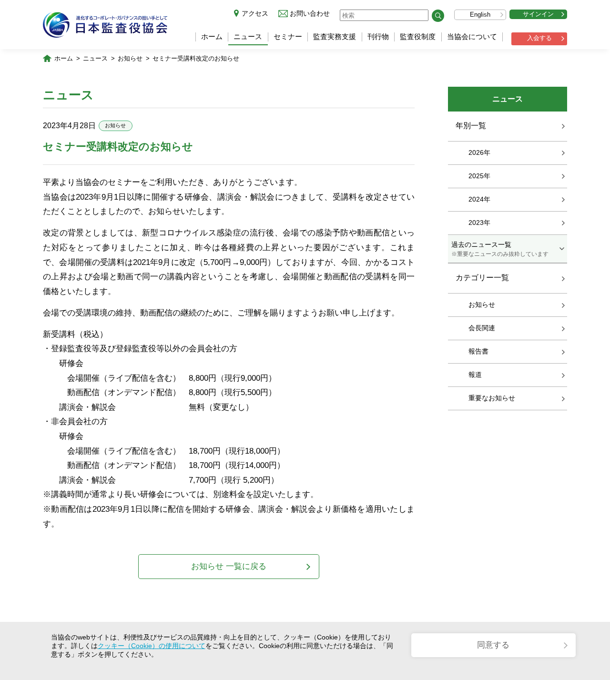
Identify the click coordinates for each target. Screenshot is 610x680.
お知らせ (130, 58)
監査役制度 (418, 36)
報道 (475, 374)
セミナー (288, 36)
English (480, 14)
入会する (539, 37)
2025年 (479, 176)
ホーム (212, 36)
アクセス (255, 13)
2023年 (479, 222)
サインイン (538, 14)
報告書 (478, 351)
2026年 (479, 152)
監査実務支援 (334, 36)
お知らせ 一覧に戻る (228, 566)
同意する (493, 645)
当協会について (472, 36)
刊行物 (378, 36)
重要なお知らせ (491, 398)
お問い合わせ (310, 13)
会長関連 (481, 328)
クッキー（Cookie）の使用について (151, 646)
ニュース (248, 36)
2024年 (479, 199)
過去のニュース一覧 (500, 249)
